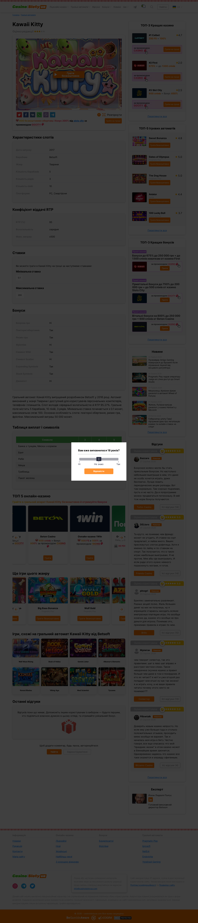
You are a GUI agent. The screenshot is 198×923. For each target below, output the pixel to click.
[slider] (98, 459)
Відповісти (98, 471)
